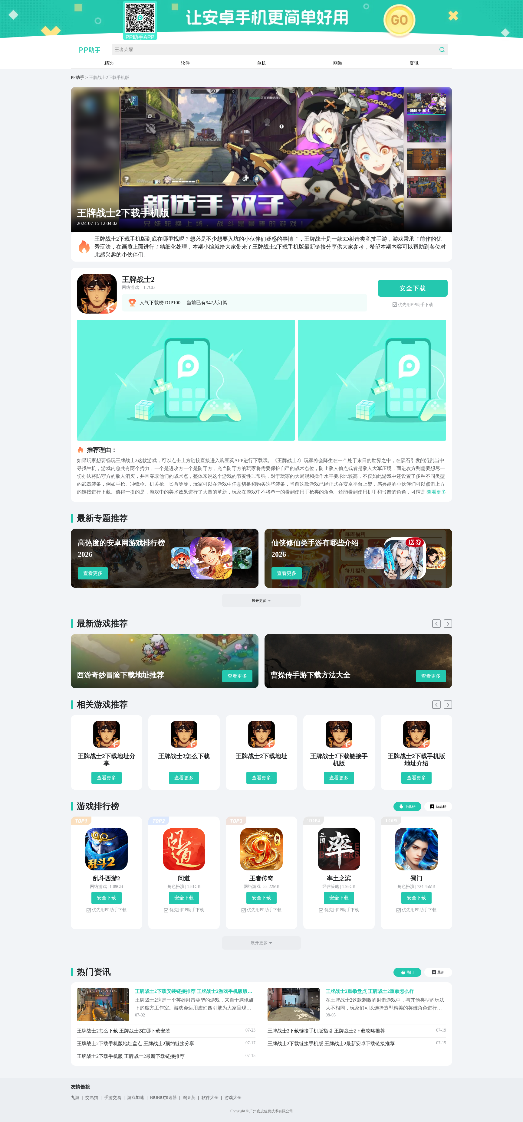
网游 (337, 63)
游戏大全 (233, 1097)
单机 (261, 63)
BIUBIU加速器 (163, 1097)
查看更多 (93, 573)
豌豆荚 (189, 1097)
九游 (75, 1097)
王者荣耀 (124, 49)
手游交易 (112, 1097)
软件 (185, 63)
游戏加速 (135, 1097)
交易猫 (91, 1097)
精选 (108, 63)
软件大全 (210, 1097)
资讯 (414, 63)
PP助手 (77, 77)
